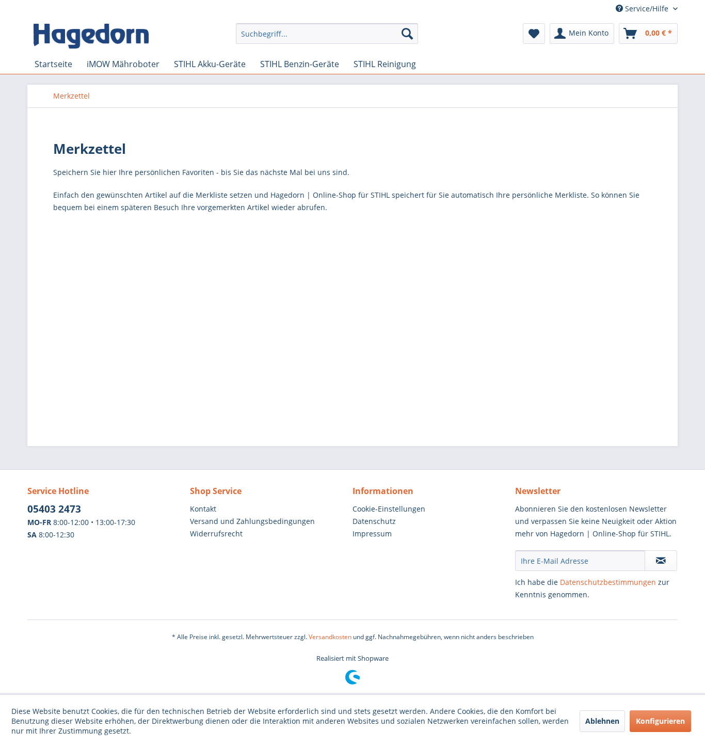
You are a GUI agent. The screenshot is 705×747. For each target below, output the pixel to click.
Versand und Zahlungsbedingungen (252, 521)
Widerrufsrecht (216, 533)
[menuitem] (327, 38)
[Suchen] (407, 33)
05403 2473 (54, 509)
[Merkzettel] (534, 33)
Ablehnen (602, 721)
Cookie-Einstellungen (388, 509)
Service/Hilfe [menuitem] (646, 8)
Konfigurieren (660, 721)
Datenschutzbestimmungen (608, 582)
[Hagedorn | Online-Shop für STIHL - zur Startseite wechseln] (91, 36)
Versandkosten (330, 636)
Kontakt (203, 509)
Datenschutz (374, 521)
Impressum (372, 533)
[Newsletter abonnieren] (661, 560)
